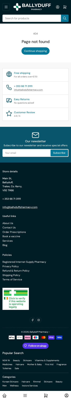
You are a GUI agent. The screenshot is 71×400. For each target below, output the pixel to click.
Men (4, 385)
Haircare (20, 364)
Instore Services (30, 385)
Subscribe (59, 153)
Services (7, 240)
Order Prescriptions (14, 232)
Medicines (7, 364)
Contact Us (9, 227)
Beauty (16, 360)
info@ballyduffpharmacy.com (28, 89)
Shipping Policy (11, 275)
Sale (17, 368)
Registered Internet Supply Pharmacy (24, 262)
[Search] (64, 18)
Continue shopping (35, 51)
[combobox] (35, 18)
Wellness (14, 385)
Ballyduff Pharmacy (39, 331)
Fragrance (61, 364)
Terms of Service (12, 279)
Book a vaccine (11, 236)
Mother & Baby (34, 364)
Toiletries (6, 368)
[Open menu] (6, 7)
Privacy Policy (10, 266)
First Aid (49, 364)
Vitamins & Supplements (47, 360)
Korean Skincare (10, 381)
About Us (7, 223)
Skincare (27, 360)
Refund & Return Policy (15, 270)
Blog (4, 245)
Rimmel (37, 381)
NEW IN (6, 360)
